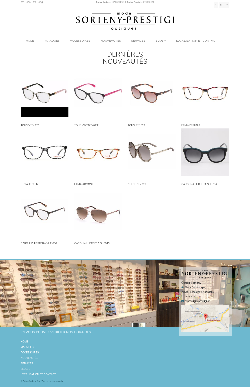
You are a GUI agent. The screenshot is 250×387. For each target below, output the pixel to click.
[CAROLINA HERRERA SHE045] (98, 211)
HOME (30, 40)
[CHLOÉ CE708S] (152, 152)
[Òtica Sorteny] (221, 5)
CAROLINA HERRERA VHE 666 (39, 243)
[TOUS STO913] (152, 93)
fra (34, 2)
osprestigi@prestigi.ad (197, 301)
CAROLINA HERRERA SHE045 (91, 243)
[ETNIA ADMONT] (98, 152)
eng (40, 2)
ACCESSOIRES (80, 40)
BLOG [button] (160, 40)
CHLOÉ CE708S (137, 184)
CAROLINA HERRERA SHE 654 (199, 184)
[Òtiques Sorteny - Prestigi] (216, 5)
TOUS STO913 (136, 125)
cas (29, 2)
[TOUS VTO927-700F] (98, 93)
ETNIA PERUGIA (190, 125)
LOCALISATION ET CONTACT (196, 40)
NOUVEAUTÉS (110, 40)
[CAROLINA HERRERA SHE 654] (205, 152)
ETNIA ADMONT (84, 184)
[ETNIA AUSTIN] (45, 152)
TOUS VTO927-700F (86, 125)
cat (22, 2)
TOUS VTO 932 (30, 125)
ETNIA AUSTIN (29, 184)
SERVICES (138, 40)
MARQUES (52, 40)
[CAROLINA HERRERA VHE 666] (45, 211)
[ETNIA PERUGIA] (205, 93)
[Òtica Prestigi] (226, 5)
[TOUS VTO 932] (45, 93)
